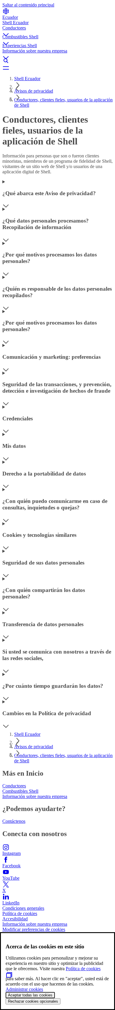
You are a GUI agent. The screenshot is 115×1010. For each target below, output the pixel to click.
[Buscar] (57, 60)
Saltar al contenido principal (28, 4)
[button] (57, 29)
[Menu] (57, 67)
